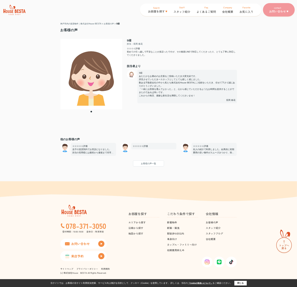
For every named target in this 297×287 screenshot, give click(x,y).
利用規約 (105, 268)
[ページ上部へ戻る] (284, 242)
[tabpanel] (91, 74)
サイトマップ (66, 268)
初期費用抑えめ (175, 250)
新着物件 (172, 222)
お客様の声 (212, 222)
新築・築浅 (173, 228)
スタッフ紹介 (213, 228)
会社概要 (211, 239)
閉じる (240, 283)
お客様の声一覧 (148, 163)
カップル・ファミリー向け (182, 244)
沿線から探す (135, 228)
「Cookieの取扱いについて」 (200, 283)
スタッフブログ (214, 233)
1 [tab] (91, 111)
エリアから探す (137, 222)
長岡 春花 (230, 100)
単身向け (172, 239)
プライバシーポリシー (87, 268)
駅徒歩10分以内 (175, 233)
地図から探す (135, 233)
